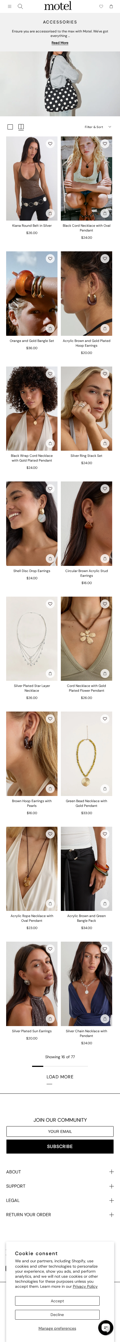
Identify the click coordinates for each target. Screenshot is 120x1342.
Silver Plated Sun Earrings (32, 1031)
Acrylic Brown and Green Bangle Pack (86, 918)
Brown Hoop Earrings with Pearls (32, 803)
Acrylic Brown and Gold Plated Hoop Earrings (87, 343)
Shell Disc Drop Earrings (31, 571)
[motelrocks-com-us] (58, 6)
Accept (57, 1300)
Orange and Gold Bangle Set (32, 341)
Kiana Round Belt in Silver (32, 225)
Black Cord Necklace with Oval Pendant (87, 228)
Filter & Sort (94, 127)
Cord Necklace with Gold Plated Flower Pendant (86, 688)
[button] (50, 143)
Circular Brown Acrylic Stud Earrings (86, 573)
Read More (60, 43)
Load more (60, 1077)
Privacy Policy (85, 1286)
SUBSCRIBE (60, 1146)
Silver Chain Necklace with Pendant (86, 1033)
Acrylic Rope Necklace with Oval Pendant (32, 918)
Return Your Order (28, 1215)
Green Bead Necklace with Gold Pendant (86, 803)
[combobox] (20, 6)
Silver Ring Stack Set (86, 455)
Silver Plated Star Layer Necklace (32, 688)
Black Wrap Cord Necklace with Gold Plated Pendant (32, 458)
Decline (57, 1314)
